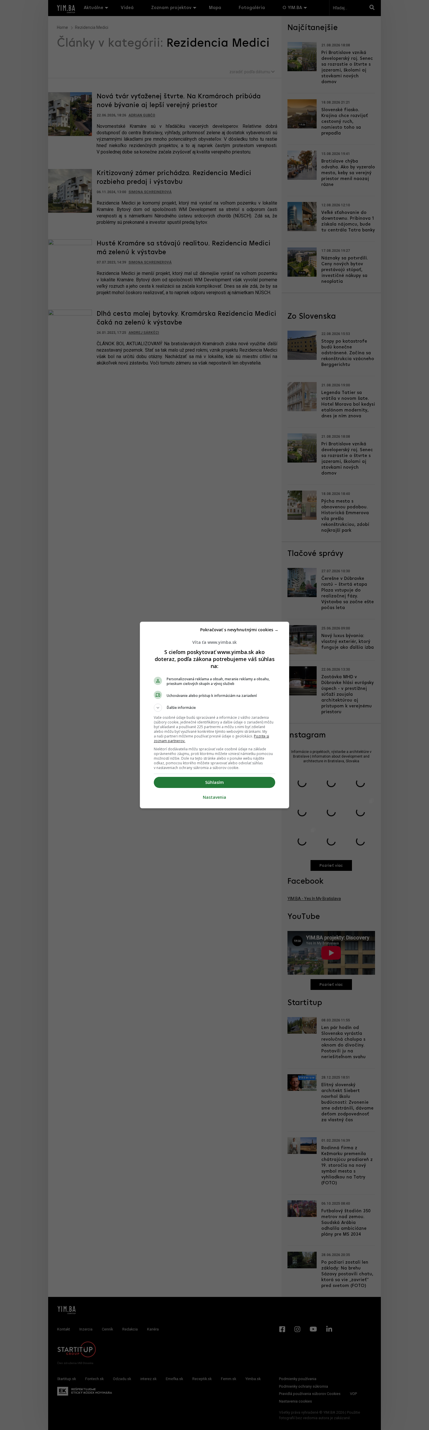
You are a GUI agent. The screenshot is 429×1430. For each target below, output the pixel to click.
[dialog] (214, 715)
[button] (214, 708)
